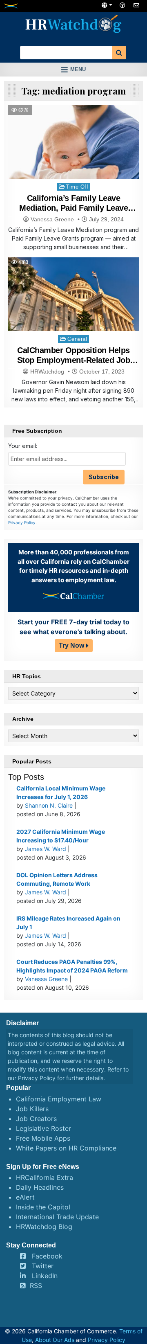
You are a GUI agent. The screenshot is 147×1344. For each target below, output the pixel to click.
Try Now (71, 645)
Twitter (42, 1266)
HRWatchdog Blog (44, 1226)
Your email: (22, 445)
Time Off (77, 187)
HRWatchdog (47, 371)
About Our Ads (54, 1339)
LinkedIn (45, 1276)
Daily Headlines (40, 1187)
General (77, 339)
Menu (78, 69)
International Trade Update (57, 1217)
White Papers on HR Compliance (66, 1148)
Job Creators (36, 1118)
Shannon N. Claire (49, 805)
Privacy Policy (22, 522)
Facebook (47, 1256)
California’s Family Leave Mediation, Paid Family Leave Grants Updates (73, 208)
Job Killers (32, 1109)
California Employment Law (58, 1099)
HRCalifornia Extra (44, 1177)
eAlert (25, 1197)
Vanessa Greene (52, 219)
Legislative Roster (43, 1128)
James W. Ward (45, 848)
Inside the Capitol (43, 1207)
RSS (36, 1285)
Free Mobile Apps (43, 1138)
